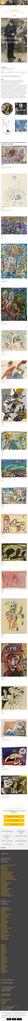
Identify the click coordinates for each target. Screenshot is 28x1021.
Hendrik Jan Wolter (5, 937)
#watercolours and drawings (13, 81)
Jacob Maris (3, 880)
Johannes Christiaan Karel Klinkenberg (9, 879)
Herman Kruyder (4, 921)
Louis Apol (3, 866)
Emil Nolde (3, 968)
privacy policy (24, 1017)
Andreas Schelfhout (5, 890)
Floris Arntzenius (4, 907)
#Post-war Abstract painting (7, 83)
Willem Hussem (4, 961)
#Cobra (21, 81)
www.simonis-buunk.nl (5, 989)
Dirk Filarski (3, 911)
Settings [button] (8, 1019)
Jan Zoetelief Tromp (5, 892)
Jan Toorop (3, 933)
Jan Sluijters (3, 929)
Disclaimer (3, 1003)
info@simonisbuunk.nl (14, 816)
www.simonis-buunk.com (6, 1009)
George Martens (4, 925)
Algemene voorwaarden (6, 999)
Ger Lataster (3, 962)
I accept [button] (19, 1019)
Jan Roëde (3, 969)
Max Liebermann (4, 922)
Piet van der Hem (4, 915)
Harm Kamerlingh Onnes (6, 928)
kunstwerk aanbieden (6, 995)
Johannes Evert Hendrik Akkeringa (8, 865)
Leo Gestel (3, 913)
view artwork (3, 168)
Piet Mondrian (4, 926)
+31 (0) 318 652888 (14, 820)
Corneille (3, 955)
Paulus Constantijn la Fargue (7, 877)
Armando (3, 947)
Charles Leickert (4, 884)
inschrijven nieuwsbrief (6, 994)
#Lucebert (3, 81)
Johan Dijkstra (4, 957)
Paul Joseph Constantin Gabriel (7, 872)
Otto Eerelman (4, 869)
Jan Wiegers (3, 972)
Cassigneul (3, 953)
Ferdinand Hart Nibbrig (5, 914)
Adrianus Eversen (4, 870)
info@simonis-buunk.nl (5, 990)
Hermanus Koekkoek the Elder (7, 876)
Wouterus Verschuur (5, 894)
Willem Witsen (4, 936)
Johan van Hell (4, 958)
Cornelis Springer (4, 891)
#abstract (17, 83)
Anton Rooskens (4, 971)
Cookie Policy (3, 1002)
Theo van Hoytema (5, 917)
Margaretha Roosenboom (6, 888)
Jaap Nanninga (4, 966)
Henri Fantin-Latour (5, 910)
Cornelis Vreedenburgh (6, 935)
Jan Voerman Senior (5, 932)
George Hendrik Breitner (6, 908)
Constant (3, 954)
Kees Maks (3, 924)
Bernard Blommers (5, 868)
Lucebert (3, 964)
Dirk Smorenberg (4, 931)
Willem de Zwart (4, 939)
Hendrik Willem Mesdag (6, 883)
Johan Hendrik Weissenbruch (7, 895)
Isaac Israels (3, 918)
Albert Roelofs (4, 886)
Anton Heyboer (4, 960)
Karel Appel (3, 946)
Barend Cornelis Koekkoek (6, 875)
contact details (14, 824)
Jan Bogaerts (3, 950)
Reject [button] (14, 1019)
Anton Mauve (4, 881)
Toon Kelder (3, 919)
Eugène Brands (4, 951)
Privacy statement (4, 1000)
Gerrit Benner (4, 949)
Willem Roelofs (4, 887)
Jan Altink (3, 944)
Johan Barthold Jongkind (6, 873)
